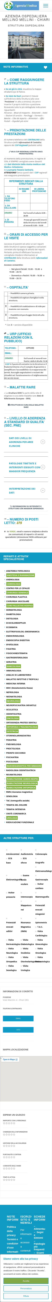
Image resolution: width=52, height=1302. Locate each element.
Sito (18, 1030)
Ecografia (39, 862)
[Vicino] (50, 1255)
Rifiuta (26, 1296)
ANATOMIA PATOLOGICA (18, 571)
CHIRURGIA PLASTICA (16, 597)
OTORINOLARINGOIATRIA (18, 735)
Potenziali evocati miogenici (40, 909)
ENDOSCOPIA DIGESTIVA (18, 640)
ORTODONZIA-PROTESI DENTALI (21, 722)
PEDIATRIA (11, 740)
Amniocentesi (12, 854)
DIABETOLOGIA (13, 614)
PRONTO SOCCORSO (16, 753)
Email (18, 1018)
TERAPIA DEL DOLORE (16, 805)
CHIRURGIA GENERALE (17, 592)
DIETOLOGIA (12, 618)
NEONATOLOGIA (14, 696)
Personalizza (26, 1288)
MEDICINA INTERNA (15, 683)
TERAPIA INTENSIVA (15, 809)
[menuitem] (44, 5)
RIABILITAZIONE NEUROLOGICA (22, 783)
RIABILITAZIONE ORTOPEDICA (21, 787)
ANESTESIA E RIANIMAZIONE (20, 575)
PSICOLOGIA (12, 761)
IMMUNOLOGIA (13, 670)
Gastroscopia (41, 879)
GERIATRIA (11, 662)
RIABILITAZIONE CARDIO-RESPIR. (22, 779)
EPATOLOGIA (12, 644)
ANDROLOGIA (12, 579)
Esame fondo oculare (25, 879)
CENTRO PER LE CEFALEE (18, 588)
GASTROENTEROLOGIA (17, 657)
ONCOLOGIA (13, 718)
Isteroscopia (27, 896)
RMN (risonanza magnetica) (19, 792)
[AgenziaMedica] (21, 5)
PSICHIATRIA (12, 757)
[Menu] (44, 5)
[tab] (26, 441)
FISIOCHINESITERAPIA (16, 653)
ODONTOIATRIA (13, 714)
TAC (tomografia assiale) (18, 800)
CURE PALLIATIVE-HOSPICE (20, 605)
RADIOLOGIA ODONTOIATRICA (20, 770)
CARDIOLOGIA (13, 584)
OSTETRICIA (12, 731)
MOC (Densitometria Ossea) (19, 688)
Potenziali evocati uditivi (11, 926)
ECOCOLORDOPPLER (16, 623)
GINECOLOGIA (13, 666)
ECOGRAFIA (11, 627)
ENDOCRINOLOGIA (15, 636)
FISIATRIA (11, 649)
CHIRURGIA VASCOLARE (17, 601)
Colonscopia (41, 854)
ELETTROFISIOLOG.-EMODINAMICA (23, 631)
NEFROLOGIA (12, 692)
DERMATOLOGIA (14, 610)
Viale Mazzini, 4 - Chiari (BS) (16, 1000)
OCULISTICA (12, 709)
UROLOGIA (12, 818)
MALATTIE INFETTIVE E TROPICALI (22, 679)
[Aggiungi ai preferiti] (46, 67)
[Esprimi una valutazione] (4, 1123)
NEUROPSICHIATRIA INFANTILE (21, 705)
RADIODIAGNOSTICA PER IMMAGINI (24, 766)
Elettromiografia (14, 879)
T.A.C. (40, 927)
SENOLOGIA (12, 796)
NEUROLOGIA (13, 701)
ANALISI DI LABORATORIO (18, 675)
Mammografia (42, 896)
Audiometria (27, 854)
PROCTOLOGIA (13, 748)
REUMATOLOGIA (14, 774)
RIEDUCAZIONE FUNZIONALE (20, 822)
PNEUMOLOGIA (13, 744)
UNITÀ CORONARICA (16, 813)
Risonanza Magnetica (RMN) (26, 926)
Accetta (26, 1281)
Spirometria (41, 922)
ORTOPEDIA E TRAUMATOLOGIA (22, 727)
